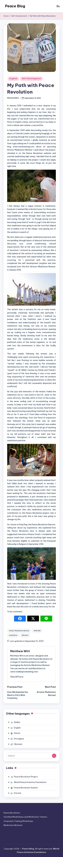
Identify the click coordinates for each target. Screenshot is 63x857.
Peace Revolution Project (26, 776)
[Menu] (58, 6)
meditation (13, 635)
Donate (17, 793)
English (13, 78)
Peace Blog (15, 6)
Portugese (19, 738)
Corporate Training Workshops (18, 821)
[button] (16, 677)
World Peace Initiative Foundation (30, 782)
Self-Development (31, 78)
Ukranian (18, 744)
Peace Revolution (12, 812)
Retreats (25, 635)
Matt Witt (37, 631)
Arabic (17, 722)
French (17, 733)
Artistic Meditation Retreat (19, 631)
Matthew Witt (20, 651)
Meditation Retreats (13, 825)
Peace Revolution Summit (26, 787)
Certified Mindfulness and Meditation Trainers (25, 817)
